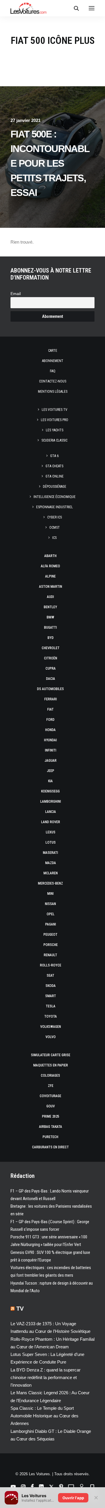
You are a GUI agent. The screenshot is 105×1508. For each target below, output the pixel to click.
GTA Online (55, 476)
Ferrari (50, 699)
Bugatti (50, 627)
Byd (51, 638)
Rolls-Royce (50, 965)
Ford (50, 720)
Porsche (50, 945)
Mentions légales (52, 392)
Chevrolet (51, 648)
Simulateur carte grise (50, 1055)
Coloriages (50, 1075)
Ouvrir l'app (73, 1497)
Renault (50, 955)
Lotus (51, 842)
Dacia (50, 679)
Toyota (50, 1016)
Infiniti (50, 750)
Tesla (50, 1006)
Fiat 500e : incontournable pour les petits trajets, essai (49, 163)
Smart (50, 996)
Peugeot (50, 935)
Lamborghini (50, 801)
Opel (51, 914)
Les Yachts (54, 430)
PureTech (50, 1137)
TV (20, 1308)
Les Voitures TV (54, 410)
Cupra (51, 668)
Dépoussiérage (54, 487)
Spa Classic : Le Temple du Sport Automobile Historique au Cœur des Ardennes (44, 1416)
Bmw (50, 617)
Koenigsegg (50, 791)
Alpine (50, 576)
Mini (50, 894)
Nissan (50, 904)
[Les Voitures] (28, 8)
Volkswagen (50, 1027)
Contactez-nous (52, 381)
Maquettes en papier (50, 1065)
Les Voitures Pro (54, 420)
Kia (50, 781)
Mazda (50, 863)
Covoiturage (50, 1096)
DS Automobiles (50, 689)
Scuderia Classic (54, 440)
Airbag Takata (50, 1127)
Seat (50, 975)
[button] (91, 8)
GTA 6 (54, 456)
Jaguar (51, 761)
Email (15, 294)
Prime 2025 (50, 1116)
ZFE (50, 1086)
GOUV (50, 1106)
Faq (52, 371)
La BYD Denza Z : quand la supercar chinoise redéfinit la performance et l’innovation (45, 1377)
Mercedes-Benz (50, 883)
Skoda (51, 986)
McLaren (50, 873)
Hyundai (50, 740)
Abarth (50, 556)
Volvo (51, 1037)
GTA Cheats (54, 466)
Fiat (50, 709)
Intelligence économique (55, 497)
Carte (52, 351)
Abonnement (52, 361)
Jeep (50, 771)
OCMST (54, 527)
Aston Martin (50, 587)
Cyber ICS (54, 517)
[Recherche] (74, 8)
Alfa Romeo (50, 566)
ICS (54, 538)
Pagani (50, 924)
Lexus (50, 832)
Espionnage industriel (54, 507)
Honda (50, 730)
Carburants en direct (50, 1147)
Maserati (50, 853)
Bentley (50, 607)
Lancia (50, 812)
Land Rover (50, 822)
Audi (50, 597)
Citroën (50, 658)
